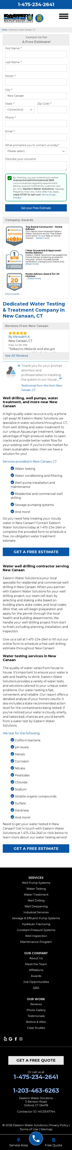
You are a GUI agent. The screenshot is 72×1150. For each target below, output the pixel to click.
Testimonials (36, 1016)
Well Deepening (36, 906)
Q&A (36, 987)
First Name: (13, 48)
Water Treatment (36, 894)
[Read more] (42, 238)
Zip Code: (44, 103)
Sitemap (46, 1129)
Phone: (10, 117)
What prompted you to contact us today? (32, 145)
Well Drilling (36, 900)
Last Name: (13, 62)
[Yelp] (5, 1039)
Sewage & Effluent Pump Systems (36, 918)
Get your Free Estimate (36, 208)
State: (9, 103)
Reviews (36, 1004)
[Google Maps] (10, 1039)
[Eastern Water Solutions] (36, 1139)
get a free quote (36, 1060)
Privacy (17, 197)
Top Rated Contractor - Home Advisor (43, 227)
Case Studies (36, 1028)
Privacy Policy (58, 1125)
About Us (36, 958)
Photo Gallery (36, 1010)
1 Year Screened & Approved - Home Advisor (43, 251)
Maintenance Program (36, 942)
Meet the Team (36, 964)
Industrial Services (36, 912)
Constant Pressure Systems (36, 930)
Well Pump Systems (36, 883)
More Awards (12, 293)
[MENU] (63, 17)
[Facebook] (15, 1039)
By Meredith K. (19, 337)
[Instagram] (21, 1039)
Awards (36, 976)
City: (8, 90)
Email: (10, 131)
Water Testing (36, 888)
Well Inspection (36, 936)
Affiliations (36, 970)
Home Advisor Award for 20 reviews (42, 275)
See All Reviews (16, 355)
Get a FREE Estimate (36, 552)
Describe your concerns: (20, 159)
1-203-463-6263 (36, 1091)
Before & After (36, 1022)
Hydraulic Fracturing (36, 924)
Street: (10, 76)
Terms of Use (48, 194)
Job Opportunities (36, 982)
